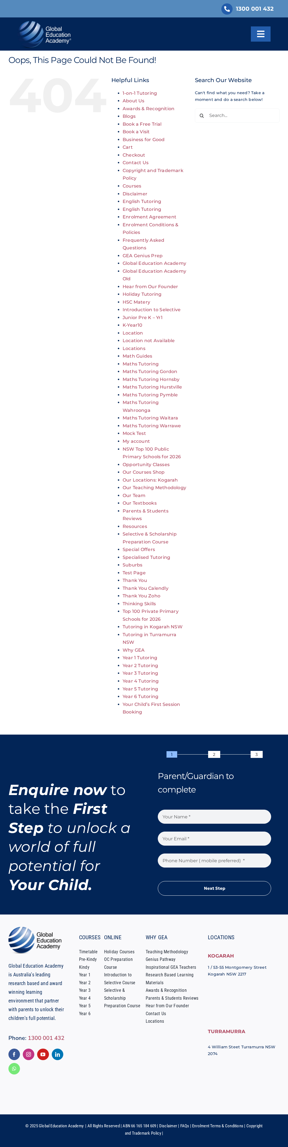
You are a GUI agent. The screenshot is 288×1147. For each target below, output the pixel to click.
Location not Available (149, 340)
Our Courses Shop (144, 472)
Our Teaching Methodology (154, 487)
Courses (132, 186)
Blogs (129, 116)
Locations (134, 348)
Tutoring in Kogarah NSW (153, 626)
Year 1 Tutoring (140, 657)
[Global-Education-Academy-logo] (36, 928)
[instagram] (28, 1054)
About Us (134, 100)
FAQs (184, 1125)
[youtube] (43, 1054)
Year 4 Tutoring (141, 681)
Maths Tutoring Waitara (150, 418)
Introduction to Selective (152, 309)
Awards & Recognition (148, 108)
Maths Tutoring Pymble (150, 395)
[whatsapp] (14, 1068)
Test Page (134, 572)
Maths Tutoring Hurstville (152, 387)
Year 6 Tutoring (140, 696)
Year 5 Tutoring (140, 689)
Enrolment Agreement (149, 217)
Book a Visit (136, 131)
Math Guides (137, 356)
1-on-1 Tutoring (140, 93)
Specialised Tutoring (146, 557)
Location (133, 333)
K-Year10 (133, 325)
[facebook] (14, 1054)
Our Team (134, 495)
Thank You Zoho (141, 596)
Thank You (135, 580)
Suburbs (132, 565)
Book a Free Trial (142, 124)
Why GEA (134, 650)
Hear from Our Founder (150, 286)
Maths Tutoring (141, 364)
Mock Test (134, 433)
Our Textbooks (140, 503)
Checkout (134, 155)
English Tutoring (142, 201)
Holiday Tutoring (142, 294)
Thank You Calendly (145, 588)
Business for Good (144, 139)
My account (136, 441)
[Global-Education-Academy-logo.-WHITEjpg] (45, 23)
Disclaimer (135, 194)
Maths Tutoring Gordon (150, 371)
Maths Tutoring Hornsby (151, 379)
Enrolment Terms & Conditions (217, 1125)
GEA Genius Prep (143, 255)
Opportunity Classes (146, 464)
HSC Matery (136, 302)
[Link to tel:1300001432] (227, 9)
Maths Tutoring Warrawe (152, 425)
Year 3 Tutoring (140, 673)
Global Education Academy (154, 263)
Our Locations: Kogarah (150, 480)
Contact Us (135, 162)
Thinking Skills (139, 603)
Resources (135, 526)
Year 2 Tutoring (140, 665)
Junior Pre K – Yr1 (143, 317)
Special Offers (139, 549)
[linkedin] (57, 1054)
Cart (128, 147)
